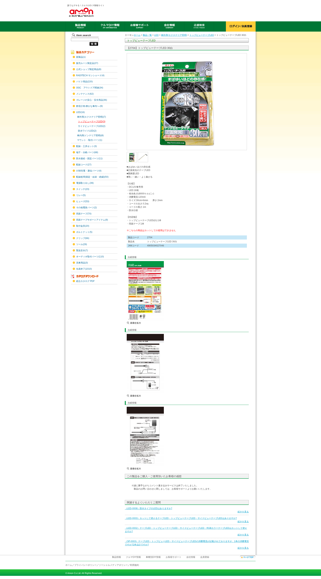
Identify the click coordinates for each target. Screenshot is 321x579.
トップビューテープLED (201, 35)
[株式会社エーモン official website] (86, 12)
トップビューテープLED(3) (91, 121)
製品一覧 (147, 35)
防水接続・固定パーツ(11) (89, 158)
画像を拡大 (138, 322)
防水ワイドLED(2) (87, 131)
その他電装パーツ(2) (86, 207)
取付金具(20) (82, 226)
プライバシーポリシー (85, 565)
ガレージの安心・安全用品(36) (91, 100)
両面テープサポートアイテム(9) (92, 220)
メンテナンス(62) (85, 94)
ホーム (137, 35)
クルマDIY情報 (133, 557)
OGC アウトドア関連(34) (89, 87)
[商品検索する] (84, 46)
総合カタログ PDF (85, 281)
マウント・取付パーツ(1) (89, 140)
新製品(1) (81, 57)
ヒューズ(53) (82, 201)
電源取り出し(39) (85, 183)
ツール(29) (81, 244)
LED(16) (80, 112)
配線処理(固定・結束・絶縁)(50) (92, 177)
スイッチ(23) (82, 189)
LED (156, 35)
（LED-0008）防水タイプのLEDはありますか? (148, 508)
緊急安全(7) (82, 250)
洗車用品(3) (82, 262)
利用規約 (134, 565)
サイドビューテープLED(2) (91, 126)
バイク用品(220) (84, 81)
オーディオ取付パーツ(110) (90, 256)
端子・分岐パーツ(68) (87, 152)
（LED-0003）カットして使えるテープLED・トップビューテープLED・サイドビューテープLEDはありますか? (181, 518)
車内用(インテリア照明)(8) (90, 135)
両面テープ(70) (83, 213)
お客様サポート (173, 557)
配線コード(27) (83, 164)
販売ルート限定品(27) (87, 63)
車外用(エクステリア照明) (174, 35)
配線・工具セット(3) (86, 146)
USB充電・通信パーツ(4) (88, 170)
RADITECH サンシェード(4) (90, 75)
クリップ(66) (82, 238)
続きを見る (243, 511)
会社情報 (190, 557)
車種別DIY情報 (153, 557)
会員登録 (204, 557)
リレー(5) (81, 195)
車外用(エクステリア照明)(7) (91, 117)
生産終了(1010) (84, 269)
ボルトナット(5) (84, 232)
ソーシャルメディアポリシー (113, 565)
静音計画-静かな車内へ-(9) (89, 106)
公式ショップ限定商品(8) (88, 69)
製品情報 (116, 557)
